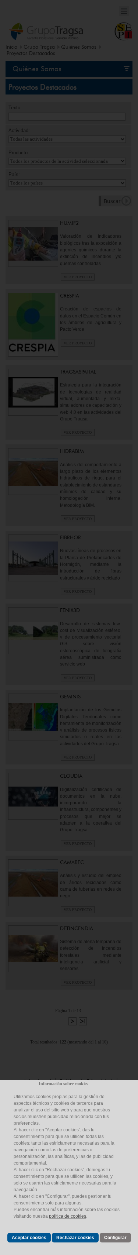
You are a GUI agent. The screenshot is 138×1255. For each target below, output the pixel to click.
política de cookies (67, 1216)
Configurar (115, 1237)
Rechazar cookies (75, 1237)
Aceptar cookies (29, 1237)
